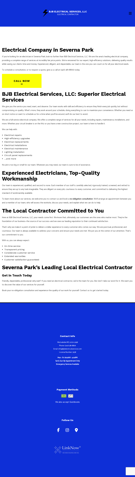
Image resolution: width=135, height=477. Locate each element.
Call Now (22, 80)
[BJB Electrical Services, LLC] (45, 13)
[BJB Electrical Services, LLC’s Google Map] (76, 431)
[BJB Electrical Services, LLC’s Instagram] (67, 431)
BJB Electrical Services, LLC (68, 11)
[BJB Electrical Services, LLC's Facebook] (58, 431)
